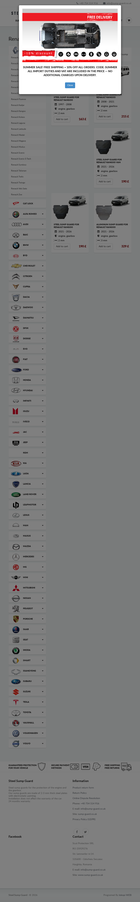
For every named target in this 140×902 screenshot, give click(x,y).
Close (70, 85)
